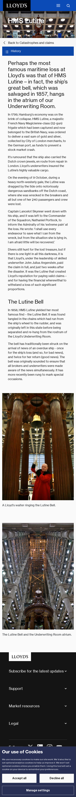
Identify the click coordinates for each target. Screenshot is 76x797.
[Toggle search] (68, 5)
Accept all (19, 778)
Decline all (57, 778)
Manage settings (38, 790)
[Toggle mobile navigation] (58, 5)
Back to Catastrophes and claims (31, 43)
